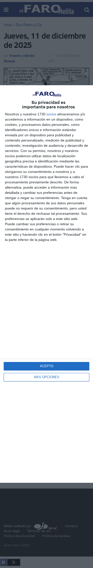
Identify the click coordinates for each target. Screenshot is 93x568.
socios (51, 114)
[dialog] (46, 284)
